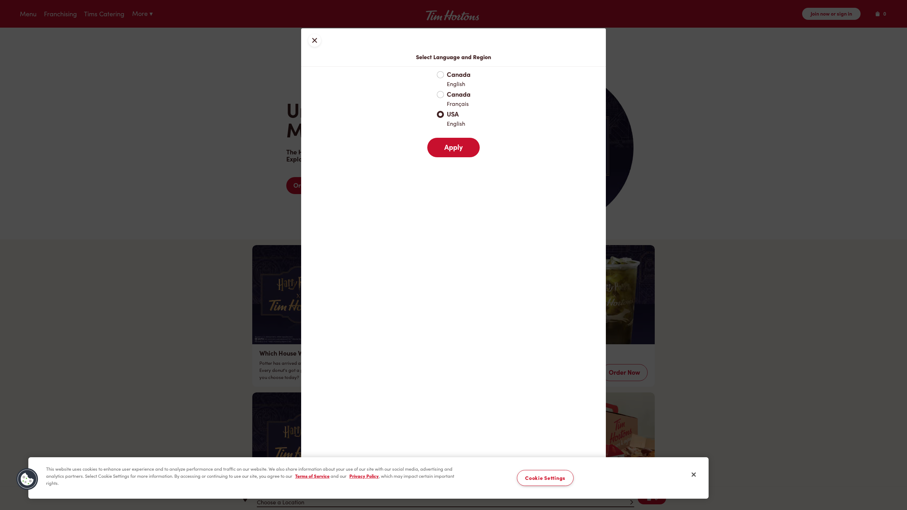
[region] (368, 478)
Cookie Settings (545, 478)
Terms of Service (312, 476)
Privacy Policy (364, 476)
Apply (453, 147)
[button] (27, 479)
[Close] (694, 474)
